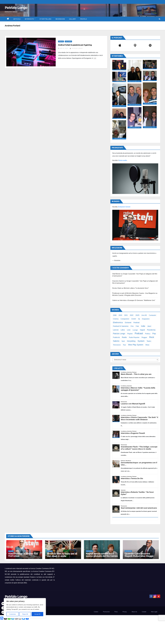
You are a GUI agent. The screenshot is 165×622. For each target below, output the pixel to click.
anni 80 (144, 315)
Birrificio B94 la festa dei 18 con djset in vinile (62, 554)
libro (123, 330)
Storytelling (45, 19)
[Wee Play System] (135, 225)
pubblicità (116, 337)
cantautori (152, 315)
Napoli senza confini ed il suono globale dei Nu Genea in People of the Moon (102, 556)
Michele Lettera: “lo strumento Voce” (136, 288)
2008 (114, 315)
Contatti (144, 611)
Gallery (72, 19)
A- (3, 612)
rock (151, 337)
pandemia (151, 330)
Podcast (61, 41)
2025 (137, 315)
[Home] (8, 19)
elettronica (118, 322)
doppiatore (146, 319)
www (147, 345)
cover (133, 319)
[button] (159, 19)
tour (124, 345)
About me (134, 611)
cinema (115, 319)
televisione (117, 345)
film (132, 326)
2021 (126, 315)
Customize (12, 614)
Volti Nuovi (68, 41)
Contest (96, 611)
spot (123, 341)
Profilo (83, 19)
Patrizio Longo (16, 8)
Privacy (125, 611)
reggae (144, 337)
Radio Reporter (134, 337)
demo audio (123, 160)
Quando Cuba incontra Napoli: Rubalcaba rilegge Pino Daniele (139, 556)
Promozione (106, 611)
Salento (116, 341)
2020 (120, 315)
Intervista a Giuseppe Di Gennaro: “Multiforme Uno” (137, 300)
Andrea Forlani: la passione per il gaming (75, 45)
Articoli (17, 19)
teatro (149, 341)
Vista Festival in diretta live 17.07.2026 (23, 554)
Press (116, 611)
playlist (130, 334)
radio (124, 337)
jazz (149, 326)
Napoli (142, 330)
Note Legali (154, 611)
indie (143, 326)
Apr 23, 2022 (64, 48)
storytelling (131, 341)
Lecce (115, 330)
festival (136, 323)
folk (137, 326)
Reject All (25, 614)
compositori (125, 319)
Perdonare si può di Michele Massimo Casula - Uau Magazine (133, 293)
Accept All (37, 614)
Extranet (128, 323)
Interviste (29, 19)
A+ (3, 604)
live (128, 330)
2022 (131, 315)
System (141, 341)
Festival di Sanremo (120, 326)
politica (147, 333)
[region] (25, 608)
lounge (135, 330)
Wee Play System (135, 345)
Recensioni (60, 19)
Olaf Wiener (116, 274)
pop (154, 333)
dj (139, 319)
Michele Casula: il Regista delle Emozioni (126, 295)
